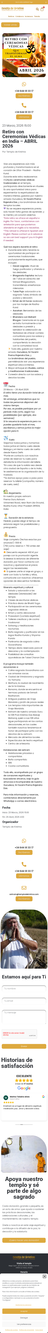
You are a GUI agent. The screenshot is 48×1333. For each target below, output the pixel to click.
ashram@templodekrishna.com (24, 894)
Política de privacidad (26, 1330)
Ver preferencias (24, 1324)
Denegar (24, 1317)
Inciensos (29, 16)
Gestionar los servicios (23, 1305)
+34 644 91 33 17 (24, 91)
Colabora (19, 16)
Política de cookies (11, 1330)
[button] (44, 1276)
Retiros (11, 16)
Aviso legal (39, 1330)
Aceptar (24, 1311)
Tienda (37, 16)
